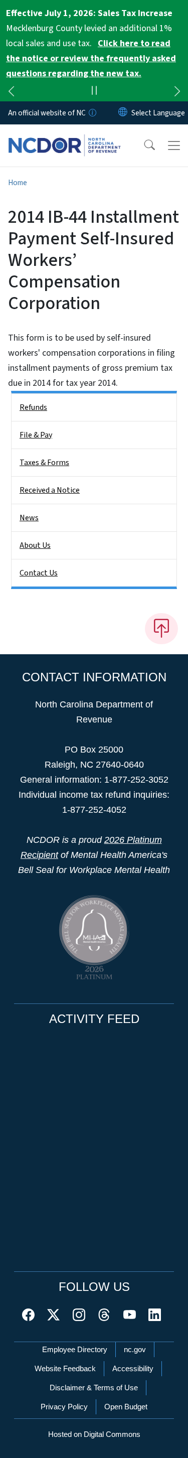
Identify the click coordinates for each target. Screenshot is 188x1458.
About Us (35, 545)
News (29, 517)
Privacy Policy (64, 1406)
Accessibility (132, 1368)
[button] (143, 145)
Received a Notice (50, 490)
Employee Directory (74, 1349)
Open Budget (125, 1406)
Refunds (33, 407)
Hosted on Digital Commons (94, 1434)
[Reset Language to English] (122, 112)
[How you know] (91, 112)
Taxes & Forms (44, 462)
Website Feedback (65, 1368)
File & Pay (36, 435)
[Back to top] (161, 628)
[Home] (64, 135)
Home (17, 182)
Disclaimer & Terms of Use (94, 1387)
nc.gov (135, 1349)
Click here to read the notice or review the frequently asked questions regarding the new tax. (91, 58)
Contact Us (39, 572)
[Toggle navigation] (174, 145)
